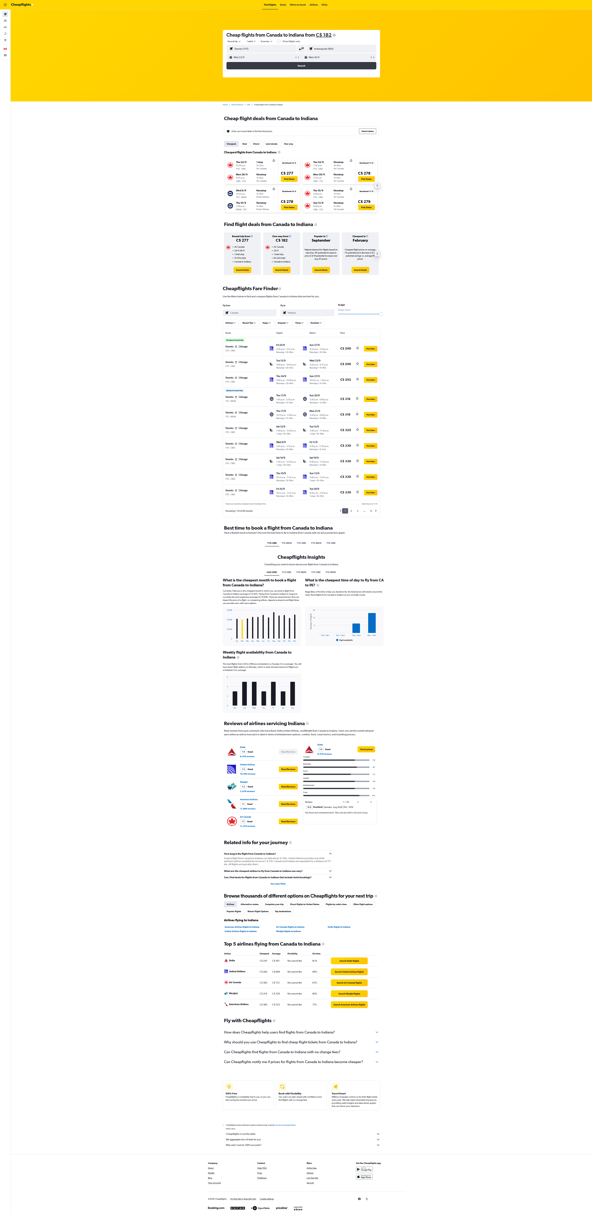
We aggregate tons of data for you (243, 1139)
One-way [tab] (288, 144)
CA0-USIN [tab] (272, 572)
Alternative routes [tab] (250, 904)
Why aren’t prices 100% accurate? (243, 1145)
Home (225, 105)
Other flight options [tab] (363, 904)
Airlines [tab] (230, 904)
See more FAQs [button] (278, 884)
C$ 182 (324, 35)
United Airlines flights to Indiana (241, 931)
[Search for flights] (5, 14)
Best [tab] (245, 144)
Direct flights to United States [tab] (304, 904)
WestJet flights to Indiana (288, 931)
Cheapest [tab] (231, 144)
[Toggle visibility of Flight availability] (344, 640)
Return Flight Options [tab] (258, 911)
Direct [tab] (256, 144)
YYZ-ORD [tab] (272, 543)
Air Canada (245, 817)
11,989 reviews (247, 808)
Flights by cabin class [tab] (336, 904)
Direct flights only (291, 41)
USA (248, 105)
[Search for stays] (5, 21)
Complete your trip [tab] (274, 904)
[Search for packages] (5, 34)
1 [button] (345, 510)
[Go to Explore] (5, 40)
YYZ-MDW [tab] (316, 543)
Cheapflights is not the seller (240, 1133)
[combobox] (234, 41)
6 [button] (371, 510)
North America (237, 105)
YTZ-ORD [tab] (330, 543)
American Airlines (249, 799)
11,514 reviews (247, 826)
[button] (5, 4)
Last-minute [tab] (272, 144)
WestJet (244, 782)
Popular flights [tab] (234, 911)
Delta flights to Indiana (339, 927)
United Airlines (247, 764)
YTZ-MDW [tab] (287, 543)
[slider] (381, 314)
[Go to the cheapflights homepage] (22, 4)
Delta (242, 747)
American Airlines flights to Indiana (242, 927)
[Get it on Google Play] (364, 1169)
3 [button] (357, 510)
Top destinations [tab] (283, 911)
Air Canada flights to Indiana (290, 927)
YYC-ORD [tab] (301, 543)
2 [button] (351, 510)
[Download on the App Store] (364, 1176)
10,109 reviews (247, 774)
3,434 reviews (247, 791)
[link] (242, 270)
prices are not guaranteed (285, 1125)
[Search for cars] (5, 27)
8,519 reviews (247, 756)
